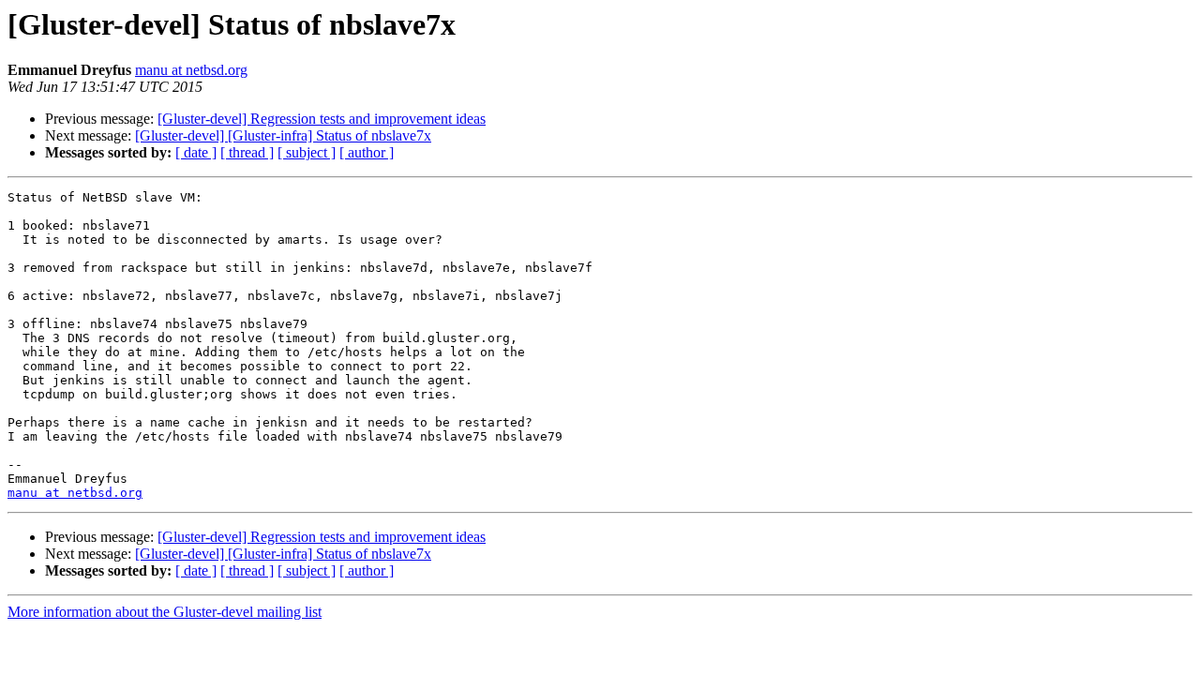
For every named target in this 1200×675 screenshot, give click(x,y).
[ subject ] (307, 152)
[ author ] (366, 152)
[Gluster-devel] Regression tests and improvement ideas (322, 119)
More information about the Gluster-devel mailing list (165, 612)
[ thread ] (247, 152)
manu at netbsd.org (191, 70)
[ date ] (196, 152)
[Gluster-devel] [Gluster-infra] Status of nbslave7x (283, 135)
